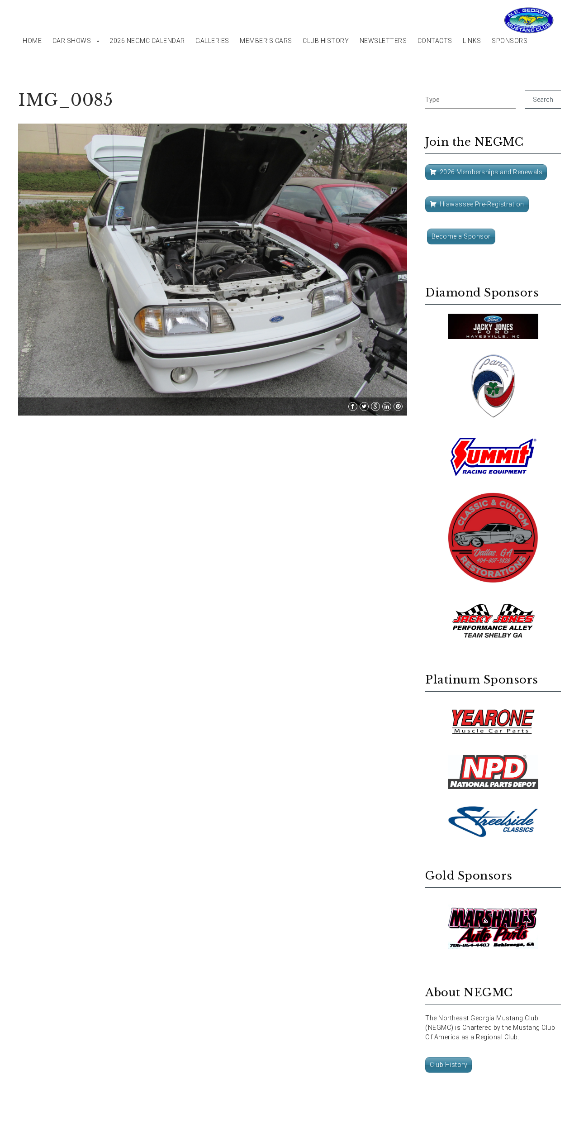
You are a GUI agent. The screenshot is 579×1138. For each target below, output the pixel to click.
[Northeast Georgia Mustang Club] (529, 20)
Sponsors (509, 40)
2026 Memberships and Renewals (491, 172)
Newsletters (383, 40)
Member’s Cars (266, 40)
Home (32, 40)
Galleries (212, 40)
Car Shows (71, 40)
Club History (326, 40)
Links (472, 40)
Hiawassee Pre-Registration (482, 204)
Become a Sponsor (461, 236)
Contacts (435, 40)
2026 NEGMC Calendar (147, 40)
